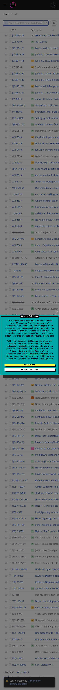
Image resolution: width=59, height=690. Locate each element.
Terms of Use (41, 351)
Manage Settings (29, 369)
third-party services (37, 353)
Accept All (29, 365)
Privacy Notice (17, 351)
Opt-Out (49, 359)
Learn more (48, 336)
